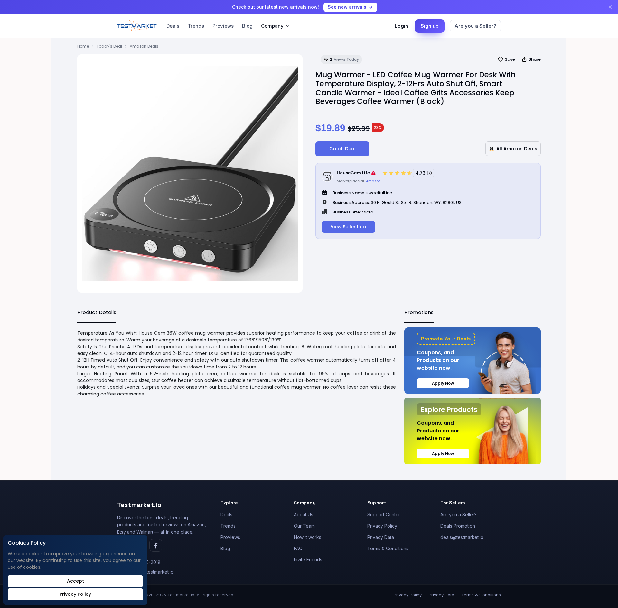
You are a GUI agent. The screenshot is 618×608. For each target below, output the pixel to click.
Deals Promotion (457, 526)
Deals (172, 26)
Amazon (373, 181)
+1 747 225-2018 (143, 562)
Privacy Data (380, 537)
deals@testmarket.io (461, 537)
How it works (307, 537)
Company (272, 26)
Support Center (383, 514)
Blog (247, 26)
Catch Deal (342, 148)
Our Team (304, 526)
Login (401, 26)
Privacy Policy (382, 526)
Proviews (223, 26)
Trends (196, 26)
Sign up (430, 26)
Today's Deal (109, 46)
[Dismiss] (610, 7)
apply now (443, 383)
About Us (303, 514)
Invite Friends (308, 559)
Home (83, 46)
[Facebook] (155, 545)
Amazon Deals (144, 46)
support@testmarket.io (149, 572)
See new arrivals (347, 7)
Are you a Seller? (475, 26)
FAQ (298, 548)
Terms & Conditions (387, 548)
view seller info (348, 226)
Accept (75, 581)
